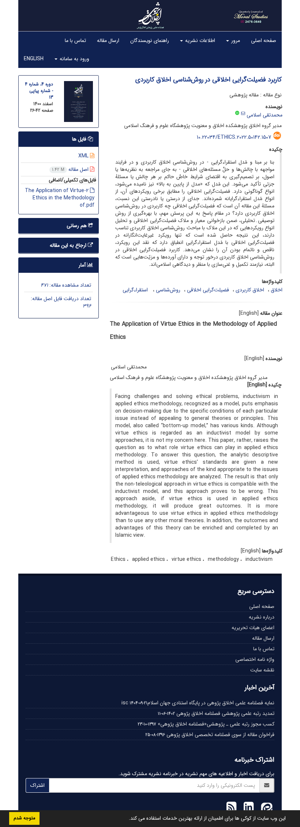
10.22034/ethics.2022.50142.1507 (234, 137)
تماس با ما (75, 41)
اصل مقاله (71, 169)
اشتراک (37, 785)
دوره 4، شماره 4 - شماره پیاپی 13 (39, 91)
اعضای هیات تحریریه (253, 628)
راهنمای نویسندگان (149, 41)
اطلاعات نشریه (199, 41)
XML (84, 156)
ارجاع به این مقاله (69, 245)
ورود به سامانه (73, 59)
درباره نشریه (261, 617)
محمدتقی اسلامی (264, 115)
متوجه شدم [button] (24, 818)
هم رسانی (77, 226)
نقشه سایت (262, 670)
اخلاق (276, 290)
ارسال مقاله (108, 41)
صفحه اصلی (263, 41)
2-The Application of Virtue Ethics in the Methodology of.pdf (59, 198)
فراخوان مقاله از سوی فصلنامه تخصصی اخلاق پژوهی (220, 735)
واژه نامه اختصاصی (254, 659)
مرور (235, 41)
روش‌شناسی (168, 290)
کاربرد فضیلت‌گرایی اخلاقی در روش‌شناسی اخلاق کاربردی (208, 79)
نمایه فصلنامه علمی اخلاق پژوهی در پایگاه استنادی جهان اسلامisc (197, 703)
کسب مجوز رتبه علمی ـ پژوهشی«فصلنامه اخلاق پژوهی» (216, 724)
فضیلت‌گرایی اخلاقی (208, 290)
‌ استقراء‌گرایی (136, 290)
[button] (126, 819)
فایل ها (80, 139)
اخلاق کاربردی (250, 290)
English (34, 59)
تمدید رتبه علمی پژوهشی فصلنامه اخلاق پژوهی (225, 713)
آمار (83, 265)
